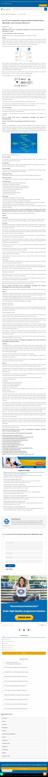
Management (5, 727)
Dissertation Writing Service (9, 645)
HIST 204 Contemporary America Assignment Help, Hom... (16, 699)
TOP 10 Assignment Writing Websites (13, 664)
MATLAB (4, 752)
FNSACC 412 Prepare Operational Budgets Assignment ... (16, 708)
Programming (5, 749)
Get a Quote (43, 5)
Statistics (4, 730)
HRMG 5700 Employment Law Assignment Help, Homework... (17, 695)
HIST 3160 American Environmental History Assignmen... (16, 704)
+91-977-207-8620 (21, 14)
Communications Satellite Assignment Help (13, 479)
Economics (4, 724)
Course (7, 26)
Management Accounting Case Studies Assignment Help (15, 495)
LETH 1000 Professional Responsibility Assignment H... (15, 685)
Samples (36, 775)
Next (11, 28)
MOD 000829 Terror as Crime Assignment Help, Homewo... (16, 672)
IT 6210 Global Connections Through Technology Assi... (15, 690)
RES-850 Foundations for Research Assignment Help (14, 484)
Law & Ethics (5, 740)
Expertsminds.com (10, 775)
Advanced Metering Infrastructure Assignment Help (14, 501)
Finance (3, 721)
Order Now (24, 653)
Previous (4, 28)
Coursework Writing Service (9, 641)
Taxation (4, 737)
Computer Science (6, 743)
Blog (39, 775)
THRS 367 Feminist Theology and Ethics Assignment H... (16, 667)
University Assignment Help (9, 649)
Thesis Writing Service (8, 647)
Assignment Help (7, 639)
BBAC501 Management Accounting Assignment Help (14, 506)
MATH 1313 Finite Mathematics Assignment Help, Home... (16, 681)
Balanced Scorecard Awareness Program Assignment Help (16, 490)
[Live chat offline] (45, 774)
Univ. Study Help (31, 775)
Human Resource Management (8, 733)
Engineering (4, 746)
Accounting (4, 718)
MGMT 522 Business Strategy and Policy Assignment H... (16, 676)
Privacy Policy (42, 775)
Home (3, 14)
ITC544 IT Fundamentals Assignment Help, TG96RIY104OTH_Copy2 (20, 454)
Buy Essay (6, 643)
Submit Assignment (12, 14)
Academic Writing (6, 756)
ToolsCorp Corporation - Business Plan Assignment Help (15, 473)
